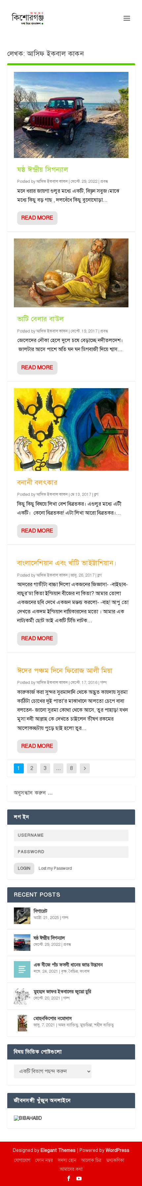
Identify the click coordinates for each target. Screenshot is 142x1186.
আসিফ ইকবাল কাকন (52, 181)
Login (24, 868)
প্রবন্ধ (104, 181)
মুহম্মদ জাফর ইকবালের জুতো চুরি (62, 992)
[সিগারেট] (22, 915)
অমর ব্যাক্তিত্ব (68, 1025)
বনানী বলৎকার (37, 482)
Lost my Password (55, 868)
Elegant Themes (58, 1150)
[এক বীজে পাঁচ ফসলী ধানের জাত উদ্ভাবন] (22, 969)
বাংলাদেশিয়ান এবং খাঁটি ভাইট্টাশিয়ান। (67, 563)
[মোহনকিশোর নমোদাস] (22, 1023)
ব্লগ (96, 494)
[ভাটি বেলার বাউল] (71, 272)
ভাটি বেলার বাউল (40, 319)
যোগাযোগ (22, 1160)
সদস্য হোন (67, 1160)
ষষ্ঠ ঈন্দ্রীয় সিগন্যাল (42, 169)
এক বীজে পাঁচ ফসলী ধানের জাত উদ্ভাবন (68, 965)
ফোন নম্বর (44, 1160)
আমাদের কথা (71, 1169)
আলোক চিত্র (91, 1160)
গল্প (103, 682)
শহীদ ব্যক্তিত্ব (104, 1025)
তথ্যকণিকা (115, 1160)
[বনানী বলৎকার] (71, 429)
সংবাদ (84, 971)
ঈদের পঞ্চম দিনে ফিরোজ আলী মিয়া (65, 670)
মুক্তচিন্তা (86, 1025)
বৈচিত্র (73, 971)
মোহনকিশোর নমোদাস (53, 1018)
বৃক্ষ (64, 971)
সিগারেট (40, 911)
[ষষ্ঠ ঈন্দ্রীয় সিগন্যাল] (71, 115)
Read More (37, 218)
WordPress (117, 1150)
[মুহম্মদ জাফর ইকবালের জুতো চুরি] (22, 996)
